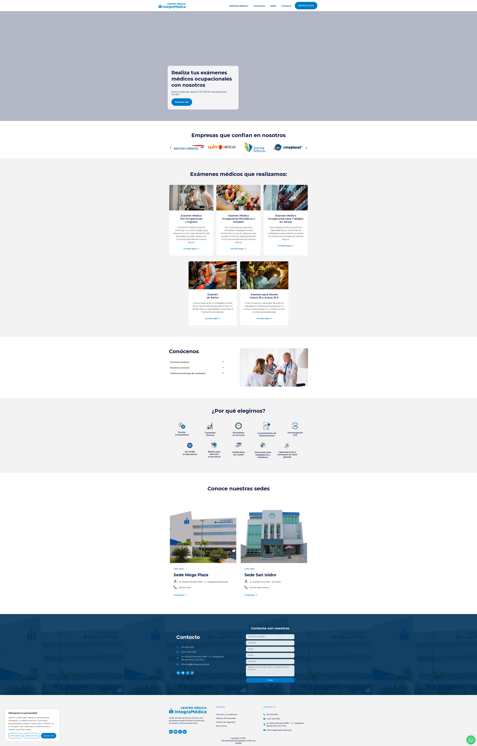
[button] (170, 147)
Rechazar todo (31, 736)
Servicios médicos (179, 362)
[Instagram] (188, 673)
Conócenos (259, 5)
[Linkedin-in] (178, 673)
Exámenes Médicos (238, 5)
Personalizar (15, 736)
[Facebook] (183, 673)
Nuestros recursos (180, 368)
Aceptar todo (48, 736)
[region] (32, 725)
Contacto (286, 5)
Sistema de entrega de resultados (188, 373)
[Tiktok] (192, 673)
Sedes (273, 5)
